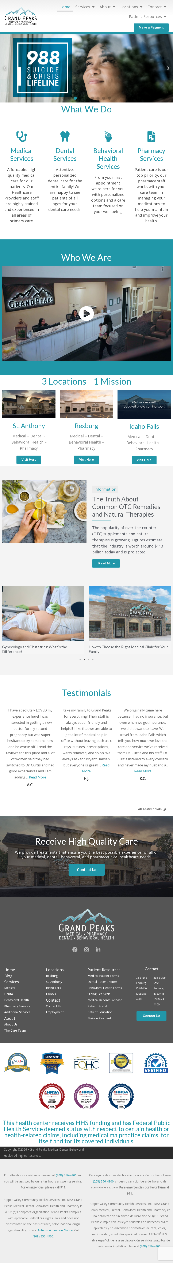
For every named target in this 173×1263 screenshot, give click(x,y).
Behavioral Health (16, 1004)
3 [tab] (88, 664)
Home (64, 6)
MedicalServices (21, 154)
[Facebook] (75, 954)
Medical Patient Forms (103, 980)
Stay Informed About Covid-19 (114, 592)
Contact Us (54, 1010)
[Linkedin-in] (98, 954)
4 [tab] (93, 664)
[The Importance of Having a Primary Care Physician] (43, 615)
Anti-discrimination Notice (55, 1234)
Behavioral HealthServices (108, 158)
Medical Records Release (105, 1004)
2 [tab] (84, 664)
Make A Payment (99, 1022)
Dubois (51, 998)
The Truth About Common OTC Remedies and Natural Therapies (126, 506)
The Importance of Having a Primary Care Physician (36, 653)
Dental (9, 998)
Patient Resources (145, 16)
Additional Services (17, 1016)
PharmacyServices (151, 154)
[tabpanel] (43, 622)
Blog (8, 980)
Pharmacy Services (17, 1010)
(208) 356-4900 (66, 1179)
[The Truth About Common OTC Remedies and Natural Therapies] (44, 511)
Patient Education (100, 1016)
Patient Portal (97, 1010)
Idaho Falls (53, 992)
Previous (163, 795)
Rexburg (52, 980)
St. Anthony (54, 986)
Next (167, 795)
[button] (151, 27)
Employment (55, 1016)
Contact (151, 973)
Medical (9, 992)
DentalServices (65, 154)
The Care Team (15, 1035)
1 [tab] (80, 664)
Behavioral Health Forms (105, 992)
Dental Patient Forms (103, 986)
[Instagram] (86, 954)
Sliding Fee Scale (99, 998)
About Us (10, 1029)
